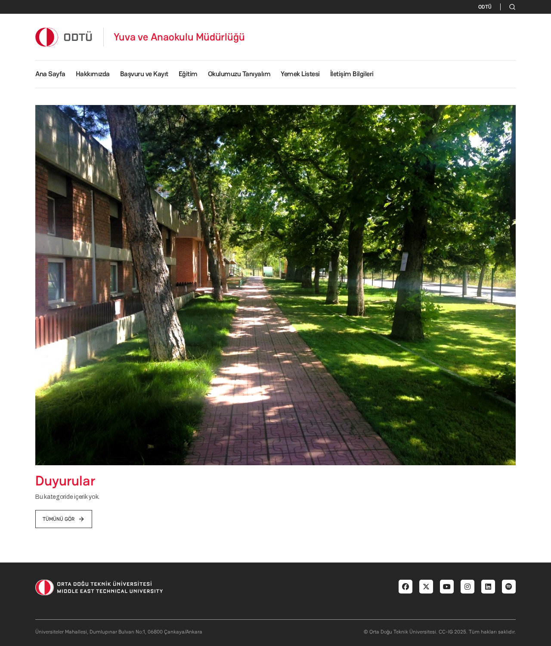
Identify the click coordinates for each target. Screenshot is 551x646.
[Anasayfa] (64, 37)
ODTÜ (485, 6)
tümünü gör (58, 519)
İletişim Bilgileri (352, 73)
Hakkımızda (93, 73)
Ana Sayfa (50, 73)
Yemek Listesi (300, 73)
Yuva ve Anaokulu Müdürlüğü (179, 37)
